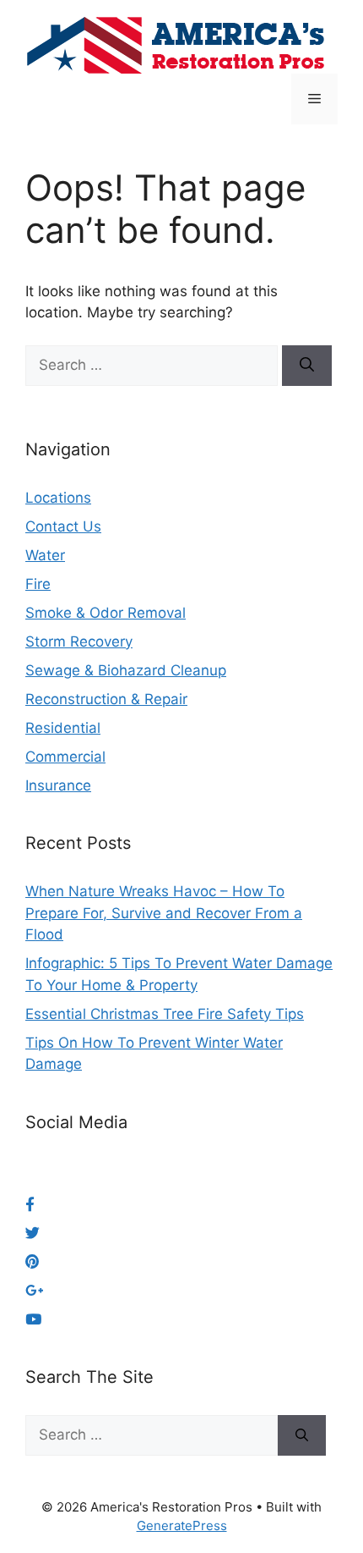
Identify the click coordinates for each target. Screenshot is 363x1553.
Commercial (65, 756)
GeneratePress (182, 1525)
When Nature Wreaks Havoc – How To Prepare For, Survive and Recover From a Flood (163, 913)
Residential (62, 727)
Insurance (58, 785)
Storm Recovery (79, 641)
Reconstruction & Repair (106, 699)
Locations (58, 497)
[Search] (307, 365)
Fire (38, 583)
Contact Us (63, 526)
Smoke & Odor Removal (105, 612)
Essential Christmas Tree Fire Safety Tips (164, 1013)
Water (45, 555)
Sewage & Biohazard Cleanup (125, 670)
